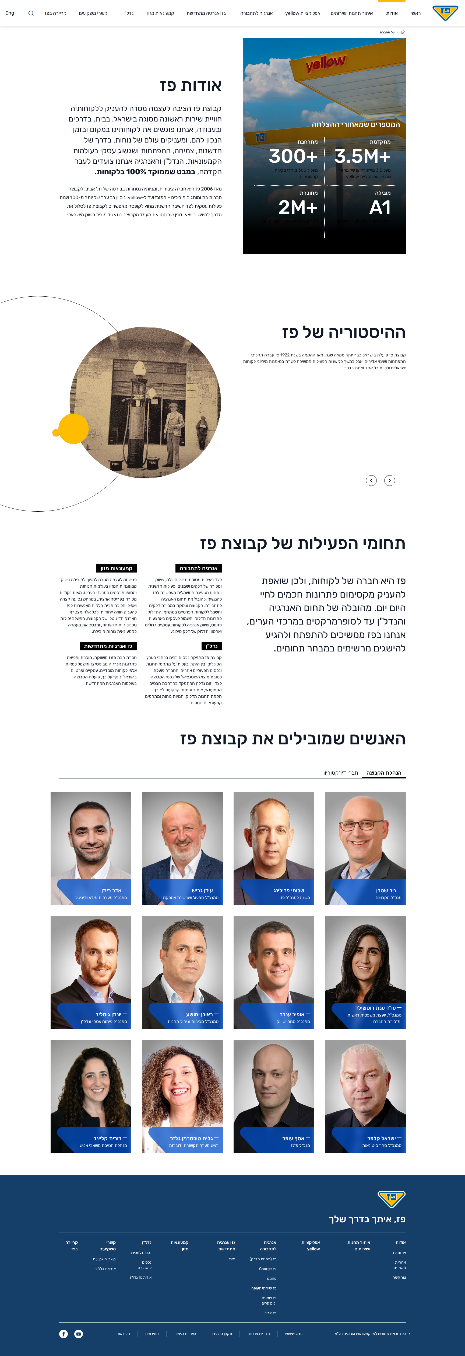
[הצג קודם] (389, 480)
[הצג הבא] (371, 480)
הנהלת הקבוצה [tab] (384, 772)
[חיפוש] (31, 13)
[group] (365, 848)
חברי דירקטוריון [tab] (340, 772)
